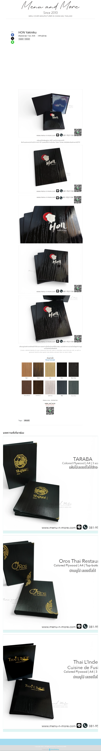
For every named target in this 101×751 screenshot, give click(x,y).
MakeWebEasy (55, 749)
